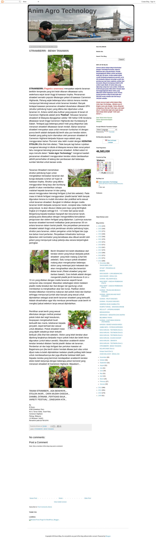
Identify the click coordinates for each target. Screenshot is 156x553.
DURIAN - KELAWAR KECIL (108, 279)
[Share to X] (56, 426)
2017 (100, 250)
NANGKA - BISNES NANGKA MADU (111, 324)
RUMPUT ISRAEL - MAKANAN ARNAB (112, 307)
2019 (100, 244)
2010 (100, 393)
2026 (100, 226)
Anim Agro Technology (62, 10)
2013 (100, 261)
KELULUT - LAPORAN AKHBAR (110, 309)
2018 (100, 247)
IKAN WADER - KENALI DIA (108, 276)
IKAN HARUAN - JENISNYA (108, 340)
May (101, 373)
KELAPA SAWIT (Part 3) (107, 348)
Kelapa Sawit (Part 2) (106, 351)
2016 (100, 252)
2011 (100, 390)
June (101, 371)
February (103, 381)
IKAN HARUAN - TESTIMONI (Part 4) (111, 330)
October (102, 360)
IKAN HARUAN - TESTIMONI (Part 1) (111, 343)
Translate (111, 132)
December (103, 263)
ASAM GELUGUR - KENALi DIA (109, 354)
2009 (100, 395)
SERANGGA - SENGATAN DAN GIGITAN (112, 315)
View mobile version (60, 502)
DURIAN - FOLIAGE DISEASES (109, 301)
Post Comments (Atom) (45, 507)
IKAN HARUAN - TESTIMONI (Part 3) (111, 332)
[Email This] (51, 426)
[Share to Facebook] (58, 426)
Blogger (108, 536)
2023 (100, 234)
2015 (100, 255)
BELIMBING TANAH (106, 317)
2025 (100, 228)
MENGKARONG (105, 312)
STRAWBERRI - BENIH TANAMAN (44, 429)
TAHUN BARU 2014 (106, 265)
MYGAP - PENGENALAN (107, 268)
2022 (100, 236)
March (102, 379)
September (103, 363)
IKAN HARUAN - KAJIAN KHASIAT (110, 338)
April (101, 376)
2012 (100, 387)
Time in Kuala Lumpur (111, 141)
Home (61, 498)
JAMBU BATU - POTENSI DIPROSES (111, 327)
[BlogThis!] (54, 426)
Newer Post (33, 498)
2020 (100, 242)
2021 (100, 239)
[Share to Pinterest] (60, 426)
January (102, 384)
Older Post (87, 498)
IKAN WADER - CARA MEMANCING (111, 273)
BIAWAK (102, 271)
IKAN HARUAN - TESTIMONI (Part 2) (111, 335)
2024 (100, 231)
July (101, 368)
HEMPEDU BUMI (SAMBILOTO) (110, 304)
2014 (100, 258)
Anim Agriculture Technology (108, 182)
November (103, 357)
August (102, 365)
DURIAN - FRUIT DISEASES (108, 299)
